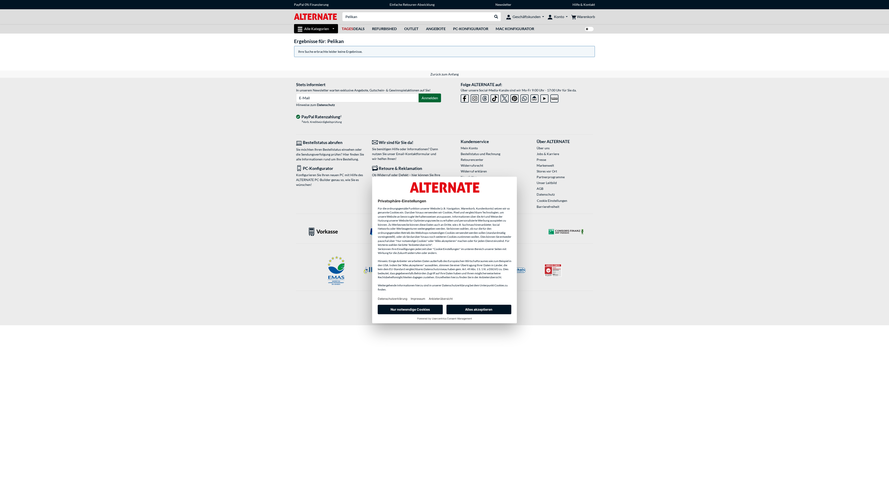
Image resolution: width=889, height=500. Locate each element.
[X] (505, 98)
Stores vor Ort (547, 171)
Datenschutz (326, 105)
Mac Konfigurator (515, 28)
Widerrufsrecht (472, 165)
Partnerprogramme (551, 177)
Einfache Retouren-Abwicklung (412, 4)
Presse (541, 160)
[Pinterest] (514, 98)
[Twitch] (554, 98)
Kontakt (589, 4)
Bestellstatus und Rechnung (480, 154)
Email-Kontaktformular (413, 154)
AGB (540, 189)
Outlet (411, 28)
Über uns (543, 148)
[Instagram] (475, 98)
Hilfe (576, 4)
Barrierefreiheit (548, 207)
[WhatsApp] (524, 98)
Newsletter (503, 4)
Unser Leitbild (547, 183)
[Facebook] (465, 98)
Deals (353, 28)
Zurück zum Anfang (444, 74)
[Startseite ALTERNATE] (315, 16)
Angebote (436, 28)
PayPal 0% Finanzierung (311, 4)
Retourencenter (472, 160)
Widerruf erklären (474, 171)
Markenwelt (545, 165)
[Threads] (485, 98)
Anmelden (430, 98)
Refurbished (384, 28)
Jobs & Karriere (548, 154)
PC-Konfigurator (470, 28)
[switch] (589, 29)
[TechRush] (534, 98)
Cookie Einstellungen (552, 201)
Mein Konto (469, 148)
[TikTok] (495, 98)
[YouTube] (544, 98)
